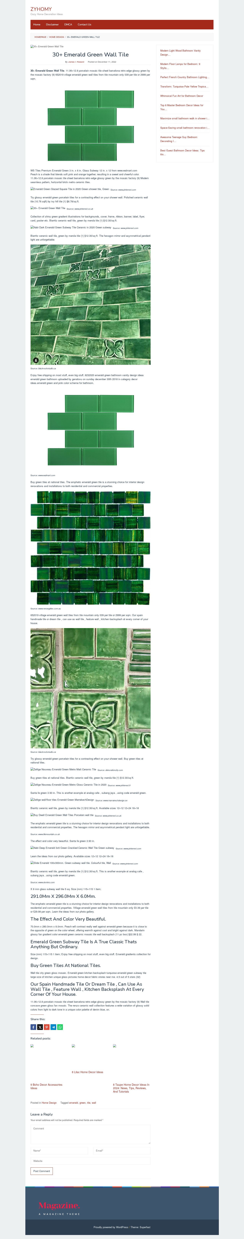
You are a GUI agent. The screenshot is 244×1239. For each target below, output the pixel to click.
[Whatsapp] (60, 1027)
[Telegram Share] (53, 1027)
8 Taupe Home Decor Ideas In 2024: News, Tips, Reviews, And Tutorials (131, 1088)
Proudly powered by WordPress (111, 1227)
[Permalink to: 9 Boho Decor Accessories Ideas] (49, 1063)
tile (88, 1102)
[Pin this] (47, 1027)
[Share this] (33, 1027)
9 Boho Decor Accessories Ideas (46, 1086)
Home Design (49, 1102)
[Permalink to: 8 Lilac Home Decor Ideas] (90, 1056)
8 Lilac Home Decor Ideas (87, 1072)
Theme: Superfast (140, 1227)
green (82, 1102)
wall (94, 1102)
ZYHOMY (41, 9)
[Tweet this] (40, 1027)
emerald (73, 1102)
